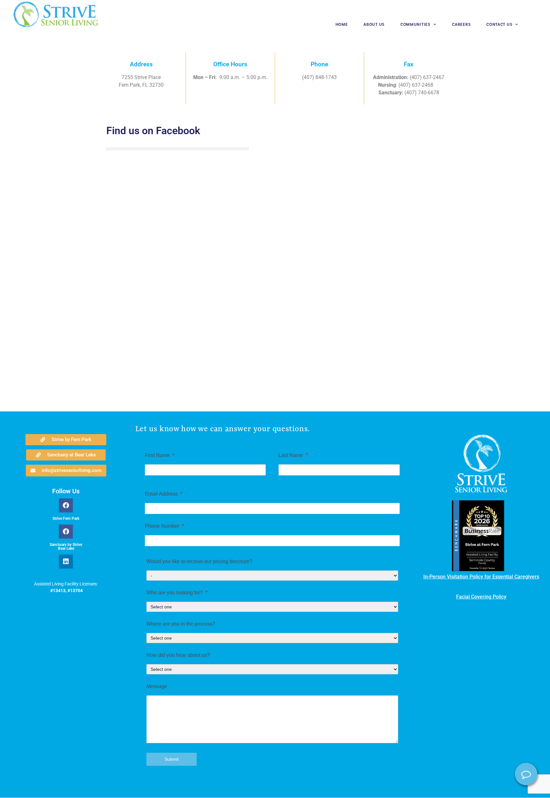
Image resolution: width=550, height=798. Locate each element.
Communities (415, 24)
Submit (172, 759)
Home (341, 24)
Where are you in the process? (180, 624)
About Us (373, 24)
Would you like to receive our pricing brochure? (199, 561)
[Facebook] (66, 505)
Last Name (293, 455)
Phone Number (164, 526)
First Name (159, 455)
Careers (461, 24)
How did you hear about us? (178, 655)
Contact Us (499, 24)
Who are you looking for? (177, 592)
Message (156, 686)
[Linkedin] (66, 562)
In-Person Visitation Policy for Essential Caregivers (481, 577)
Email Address (163, 494)
